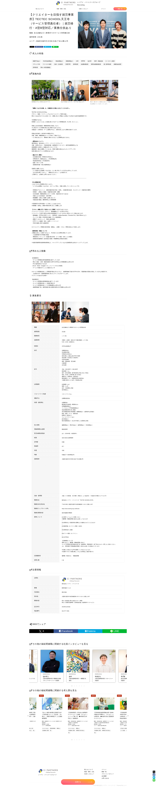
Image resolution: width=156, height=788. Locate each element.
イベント (103, 8)
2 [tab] (74, 686)
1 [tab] (72, 686)
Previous (28, 665)
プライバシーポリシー (108, 774)
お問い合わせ (105, 778)
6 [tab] (84, 686)
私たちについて (40, 8)
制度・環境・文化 (61, 8)
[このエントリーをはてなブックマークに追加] (154, 777)
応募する (78, 782)
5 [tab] (81, 686)
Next (128, 665)
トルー (125, 785)
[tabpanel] (78, 665)
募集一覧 (120, 8)
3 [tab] (77, 686)
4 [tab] (79, 686)
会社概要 (104, 776)
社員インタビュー (83, 8)
